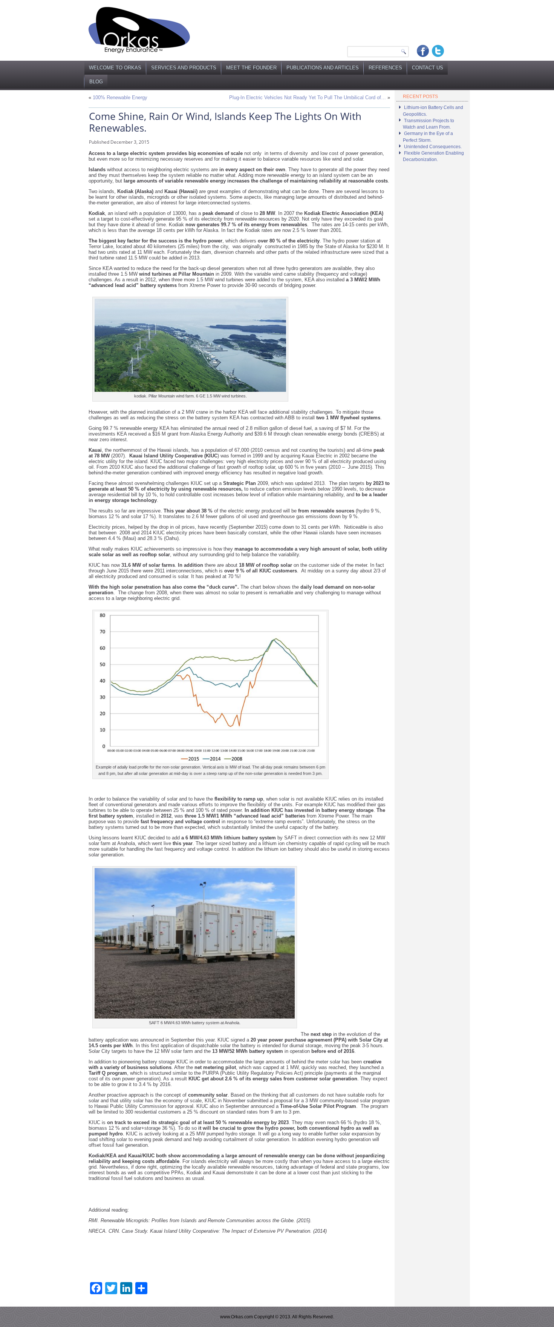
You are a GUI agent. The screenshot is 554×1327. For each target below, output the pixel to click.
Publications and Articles (322, 68)
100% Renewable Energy (120, 97)
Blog (96, 81)
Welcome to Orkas (115, 68)
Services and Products (183, 68)
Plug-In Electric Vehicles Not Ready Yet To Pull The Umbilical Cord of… (307, 97)
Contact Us (427, 68)
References (385, 68)
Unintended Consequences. (433, 146)
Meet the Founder (251, 68)
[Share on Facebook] (423, 51)
